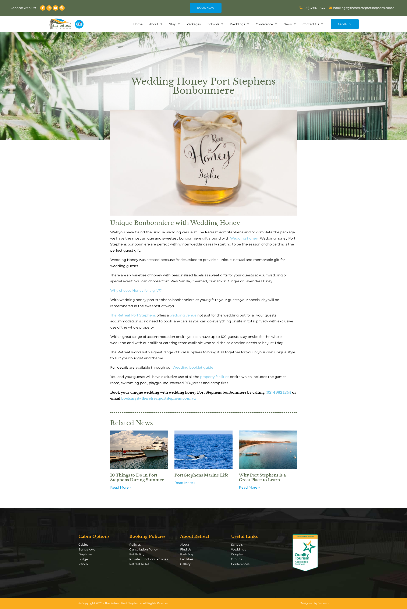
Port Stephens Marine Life (201, 475)
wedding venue (183, 315)
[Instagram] (49, 8)
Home (137, 24)
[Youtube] (55, 8)
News (288, 24)
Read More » (120, 487)
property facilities (214, 377)
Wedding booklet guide (193, 367)
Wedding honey (244, 238)
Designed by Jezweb (314, 603)
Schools (213, 24)
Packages (194, 24)
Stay (172, 24)
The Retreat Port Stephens (133, 315)
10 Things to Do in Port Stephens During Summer (137, 477)
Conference (264, 24)
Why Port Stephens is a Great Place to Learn (262, 477)
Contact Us (310, 24)
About (153, 24)
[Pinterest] (62, 8)
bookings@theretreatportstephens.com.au (158, 398)
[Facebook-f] (42, 8)
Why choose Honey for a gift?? (136, 290)
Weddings (237, 24)
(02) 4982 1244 (278, 392)
